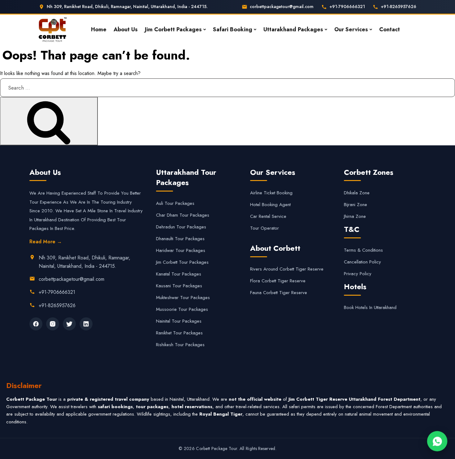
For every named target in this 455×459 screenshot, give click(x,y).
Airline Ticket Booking (271, 192)
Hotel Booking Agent (270, 204)
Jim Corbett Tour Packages (182, 262)
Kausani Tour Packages (179, 285)
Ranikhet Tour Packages (179, 332)
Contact (389, 29)
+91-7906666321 (347, 7)
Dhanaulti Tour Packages (180, 238)
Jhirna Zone (355, 216)
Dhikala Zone (357, 192)
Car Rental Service (268, 216)
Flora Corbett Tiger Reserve (278, 280)
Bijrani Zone (355, 204)
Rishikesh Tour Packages (180, 344)
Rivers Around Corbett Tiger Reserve (286, 269)
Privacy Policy (357, 273)
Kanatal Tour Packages (178, 274)
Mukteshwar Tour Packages (183, 297)
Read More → (45, 241)
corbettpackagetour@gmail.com (282, 7)
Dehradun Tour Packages (181, 226)
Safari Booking (232, 29)
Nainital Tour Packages (179, 321)
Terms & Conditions (363, 250)
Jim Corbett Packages (173, 29)
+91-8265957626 (398, 7)
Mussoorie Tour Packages (182, 309)
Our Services (351, 29)
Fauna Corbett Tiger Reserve (278, 292)
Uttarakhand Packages (293, 29)
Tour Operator (264, 228)
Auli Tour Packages (175, 203)
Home (98, 29)
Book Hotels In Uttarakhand (370, 307)
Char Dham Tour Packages (182, 215)
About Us (126, 29)
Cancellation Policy (362, 261)
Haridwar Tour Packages (180, 250)
